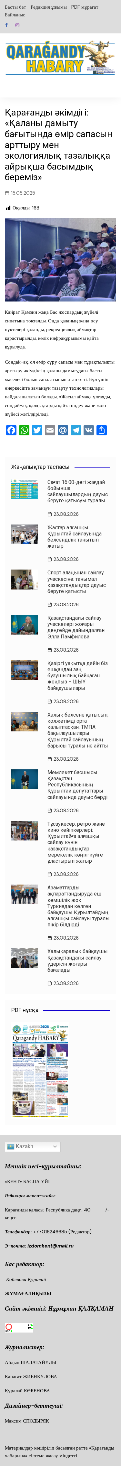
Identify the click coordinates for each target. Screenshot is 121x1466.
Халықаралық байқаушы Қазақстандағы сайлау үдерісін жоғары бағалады (77, 960)
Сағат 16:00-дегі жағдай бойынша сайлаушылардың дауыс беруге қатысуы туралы (77, 491)
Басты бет (15, 7)
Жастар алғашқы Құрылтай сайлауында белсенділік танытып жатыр (74, 536)
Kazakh (24, 1146)
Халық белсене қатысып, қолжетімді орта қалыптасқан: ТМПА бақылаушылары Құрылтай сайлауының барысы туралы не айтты (77, 730)
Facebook (6, 25)
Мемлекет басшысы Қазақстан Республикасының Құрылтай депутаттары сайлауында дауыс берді (77, 784)
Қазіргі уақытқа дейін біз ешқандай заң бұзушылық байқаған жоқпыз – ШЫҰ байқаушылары (77, 675)
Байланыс (15, 15)
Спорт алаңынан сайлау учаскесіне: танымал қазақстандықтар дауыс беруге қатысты (76, 582)
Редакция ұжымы (49, 7)
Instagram (17, 25)
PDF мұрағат (84, 7)
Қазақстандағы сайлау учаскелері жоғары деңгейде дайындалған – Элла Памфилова (78, 627)
